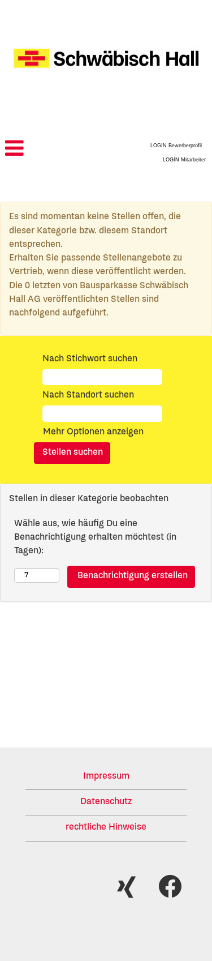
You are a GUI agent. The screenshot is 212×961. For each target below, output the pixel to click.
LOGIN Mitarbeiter (184, 160)
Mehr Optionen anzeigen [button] (93, 432)
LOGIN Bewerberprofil (176, 145)
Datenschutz (106, 802)
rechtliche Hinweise (106, 827)
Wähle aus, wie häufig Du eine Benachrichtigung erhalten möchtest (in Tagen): (95, 538)
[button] (35, 150)
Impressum (106, 776)
